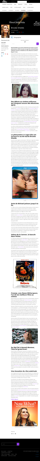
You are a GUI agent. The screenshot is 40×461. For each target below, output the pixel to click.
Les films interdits (30, 7)
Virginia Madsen (16, 327)
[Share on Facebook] (12, 433)
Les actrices (23, 10)
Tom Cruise (35, 383)
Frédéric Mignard (14, 399)
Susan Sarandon (32, 108)
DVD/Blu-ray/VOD (5, 7)
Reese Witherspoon (28, 300)
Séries (24, 7)
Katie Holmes (25, 386)
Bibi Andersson (18, 78)
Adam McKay (27, 361)
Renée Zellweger (23, 325)
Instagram (37, 456)
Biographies (20, 4)
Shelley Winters (26, 129)
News (15, 4)
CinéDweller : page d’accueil (7, 4)
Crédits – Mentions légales (5, 454)
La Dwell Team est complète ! (6, 452)
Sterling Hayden (20, 129)
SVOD (11, 7)
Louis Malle (18, 108)
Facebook (37, 454)
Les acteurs (17, 10)
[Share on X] (13, 433)
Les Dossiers (4, 10)
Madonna (37, 362)
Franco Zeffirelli (19, 215)
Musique (30, 4)
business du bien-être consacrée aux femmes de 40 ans (28, 390)
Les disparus (11, 10)
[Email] (15, 433)
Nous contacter (3, 451)
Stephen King (16, 365)
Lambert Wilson (25, 239)
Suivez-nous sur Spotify (12, 455)
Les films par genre (17, 7)
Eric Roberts (27, 130)
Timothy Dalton (20, 247)
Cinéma (25, 4)
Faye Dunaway (30, 76)
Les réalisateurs (30, 10)
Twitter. (37, 452)
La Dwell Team (10, 451)
